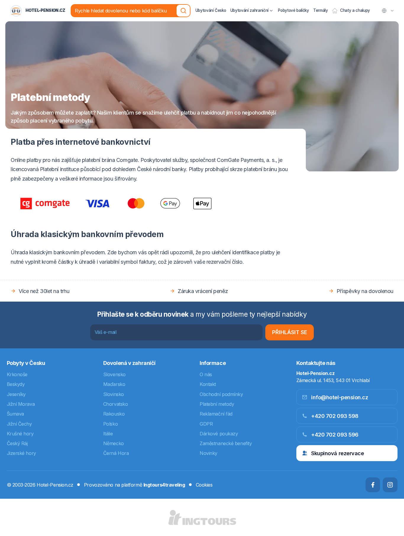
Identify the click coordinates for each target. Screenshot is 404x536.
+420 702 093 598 (334, 416)
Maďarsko (114, 384)
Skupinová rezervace (337, 453)
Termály (320, 10)
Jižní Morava (21, 404)
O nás (206, 374)
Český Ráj (17, 443)
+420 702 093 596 (334, 435)
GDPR (206, 424)
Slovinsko (113, 394)
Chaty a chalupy (355, 10)
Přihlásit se (289, 332)
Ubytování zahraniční (249, 10)
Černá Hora (116, 453)
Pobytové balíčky (293, 10)
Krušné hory (20, 434)
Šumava (15, 414)
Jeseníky (16, 394)
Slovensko (114, 374)
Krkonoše (17, 374)
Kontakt (208, 384)
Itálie (108, 434)
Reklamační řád (216, 414)
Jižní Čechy (19, 424)
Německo (113, 443)
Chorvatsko (115, 404)
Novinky (208, 453)
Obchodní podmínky (221, 394)
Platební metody (217, 404)
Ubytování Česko (210, 10)
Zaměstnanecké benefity (226, 443)
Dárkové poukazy (219, 434)
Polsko (110, 424)
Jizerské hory (21, 453)
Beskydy (16, 384)
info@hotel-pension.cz (339, 397)
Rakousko (114, 414)
